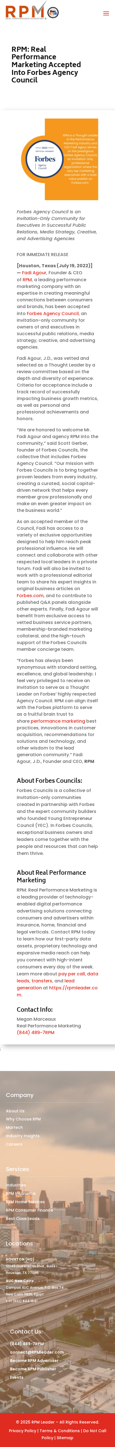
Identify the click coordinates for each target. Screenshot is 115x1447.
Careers (14, 1144)
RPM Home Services (25, 1202)
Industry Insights (23, 1136)
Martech (14, 1127)
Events (16, 1377)
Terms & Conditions (60, 1431)
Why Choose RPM (23, 1119)
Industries (16, 1185)
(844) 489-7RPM (35, 1032)
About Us (15, 1111)
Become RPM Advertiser (34, 1360)
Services (17, 1169)
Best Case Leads (23, 1218)
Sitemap (65, 1438)
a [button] (106, 13)
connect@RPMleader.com (37, 1352)
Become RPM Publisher (33, 1369)
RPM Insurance (20, 1193)
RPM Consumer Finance (29, 1210)
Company (20, 1095)
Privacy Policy (22, 1431)
